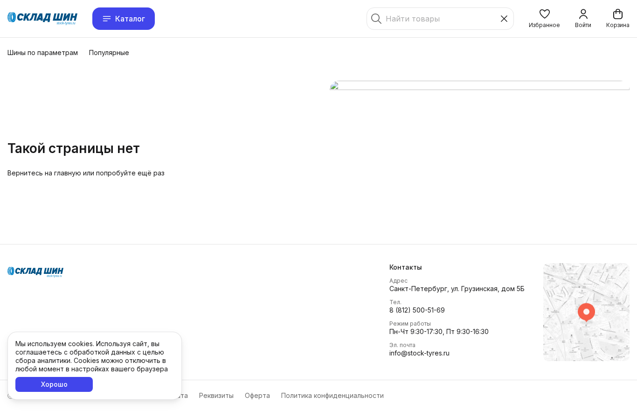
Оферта (257, 395)
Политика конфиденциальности (332, 395)
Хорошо (54, 384)
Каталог (130, 18)
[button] (544, 18)
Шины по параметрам (42, 52)
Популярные (109, 52)
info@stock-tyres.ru (419, 353)
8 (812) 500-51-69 (417, 310)
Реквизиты (216, 395)
